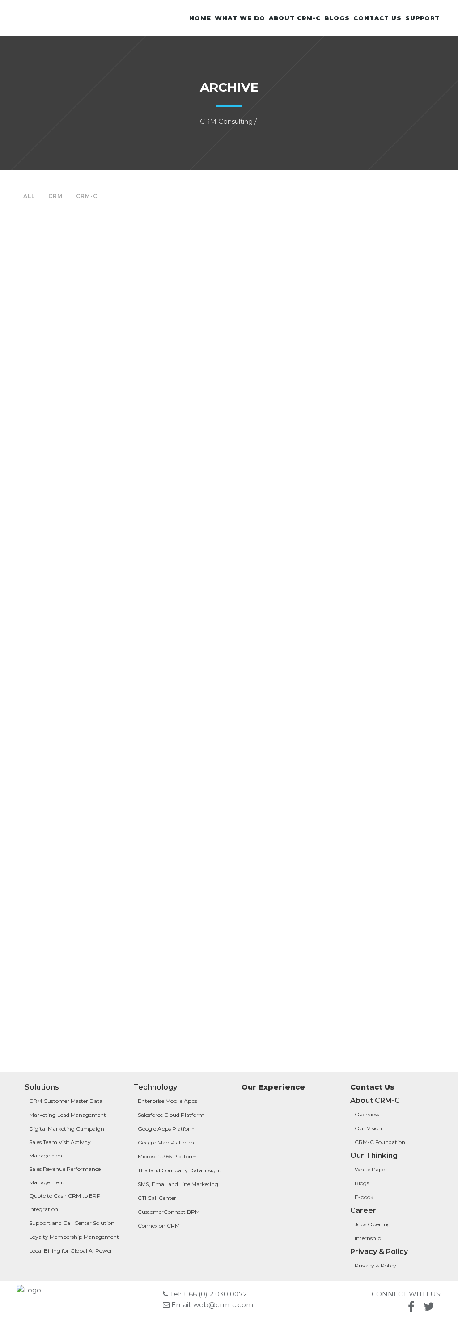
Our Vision (368, 1128)
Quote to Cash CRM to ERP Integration (65, 1202)
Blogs (362, 1183)
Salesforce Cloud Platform (171, 1114)
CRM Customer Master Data (65, 1101)
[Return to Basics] (84, 712)
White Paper (371, 1169)
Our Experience (273, 1087)
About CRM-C (375, 1100)
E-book (364, 1197)
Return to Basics (84, 796)
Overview (367, 1114)
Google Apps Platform (167, 1128)
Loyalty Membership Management (74, 1236)
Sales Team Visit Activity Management (60, 1149)
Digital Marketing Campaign (66, 1128)
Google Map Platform (166, 1142)
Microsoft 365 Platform (167, 1156)
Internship (368, 1238)
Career (363, 1210)
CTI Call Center (157, 1198)
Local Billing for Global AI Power (70, 1250)
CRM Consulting (226, 121)
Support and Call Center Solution (71, 1223)
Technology (155, 1087)
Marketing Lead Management (68, 1114)
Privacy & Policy (379, 1251)
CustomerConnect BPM (169, 1211)
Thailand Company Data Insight (179, 1170)
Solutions (42, 1087)
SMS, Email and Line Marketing (179, 1184)
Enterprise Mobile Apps (168, 1101)
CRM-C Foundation (380, 1142)
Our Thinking (374, 1155)
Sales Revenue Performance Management (65, 1176)
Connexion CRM (159, 1225)
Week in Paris (84, 370)
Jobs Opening (373, 1224)
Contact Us (372, 1087)
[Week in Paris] (84, 285)
